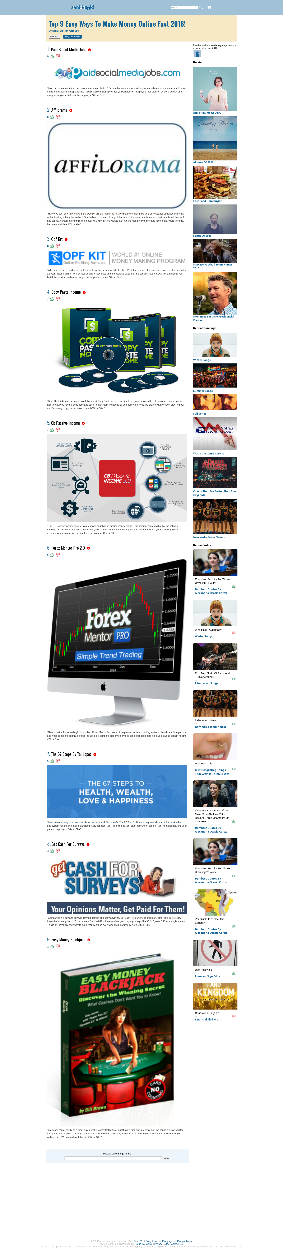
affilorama (59, 110)
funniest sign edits (207, 976)
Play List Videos (72, 36)
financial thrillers (206, 1019)
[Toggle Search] (201, 7)
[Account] (209, 7)
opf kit (57, 239)
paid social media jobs (68, 49)
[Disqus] (117, 1200)
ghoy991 (74, 30)
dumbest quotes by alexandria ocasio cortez (211, 591)
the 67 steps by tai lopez (71, 754)
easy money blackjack (68, 939)
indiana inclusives (205, 720)
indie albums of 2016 (207, 113)
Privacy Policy (161, 1244)
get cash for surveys (68, 844)
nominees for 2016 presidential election (213, 318)
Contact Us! (177, 1244)
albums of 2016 (203, 162)
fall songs (199, 413)
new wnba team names (209, 537)
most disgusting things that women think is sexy (212, 771)
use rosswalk (203, 969)
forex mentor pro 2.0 (68, 547)
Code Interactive (144, 1244)
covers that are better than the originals (214, 493)
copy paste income (66, 292)
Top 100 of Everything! (145, 1241)
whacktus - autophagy (208, 629)
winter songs (202, 360)
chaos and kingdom (207, 1013)
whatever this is (205, 763)
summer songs (203, 391)
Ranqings (167, 1241)
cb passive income (65, 423)
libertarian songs (206, 683)
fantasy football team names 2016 (212, 266)
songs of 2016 (202, 235)
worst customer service (208, 453)
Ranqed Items (184, 1241)
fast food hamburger (207, 201)
